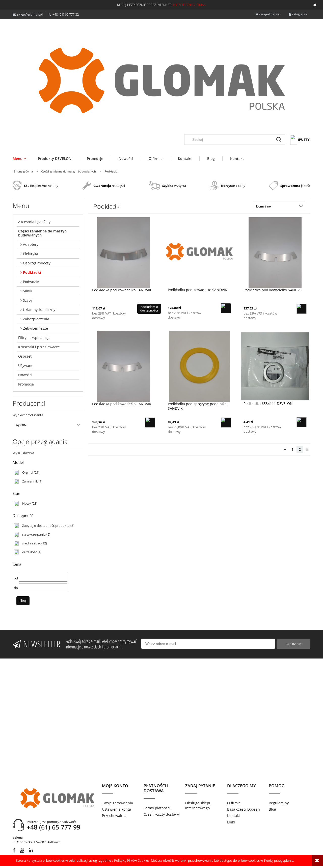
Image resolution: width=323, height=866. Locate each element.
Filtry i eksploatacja (34, 337)
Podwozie (31, 281)
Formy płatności (157, 808)
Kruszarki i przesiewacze (39, 346)
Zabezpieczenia (36, 319)
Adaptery (30, 244)
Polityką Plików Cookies (131, 860)
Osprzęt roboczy (36, 263)
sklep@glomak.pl (30, 14)
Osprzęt (25, 356)
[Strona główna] (161, 80)
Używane (25, 365)
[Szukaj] (279, 139)
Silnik (27, 291)
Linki (231, 822)
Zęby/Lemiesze (35, 328)
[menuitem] (21, 158)
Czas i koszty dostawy (162, 814)
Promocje (26, 384)
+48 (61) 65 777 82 (65, 14)
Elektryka (30, 253)
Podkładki (32, 272)
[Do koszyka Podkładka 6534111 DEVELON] (302, 422)
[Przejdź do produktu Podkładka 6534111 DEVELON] (275, 366)
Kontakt (233, 815)
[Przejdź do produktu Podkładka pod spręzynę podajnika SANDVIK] (199, 366)
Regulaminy (279, 803)
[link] (26, 472)
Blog (272, 809)
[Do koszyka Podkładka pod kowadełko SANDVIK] (226, 308)
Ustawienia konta (116, 809)
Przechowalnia (114, 815)
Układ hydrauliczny (39, 309)
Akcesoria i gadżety (34, 221)
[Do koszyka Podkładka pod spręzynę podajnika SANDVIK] (226, 423)
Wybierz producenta (28, 415)
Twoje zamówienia (117, 803)
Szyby (28, 300)
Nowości (25, 374)
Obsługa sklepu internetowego (198, 805)
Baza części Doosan (243, 809)
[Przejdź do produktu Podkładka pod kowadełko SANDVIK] (124, 252)
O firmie (234, 803)
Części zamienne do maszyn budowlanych (42, 233)
